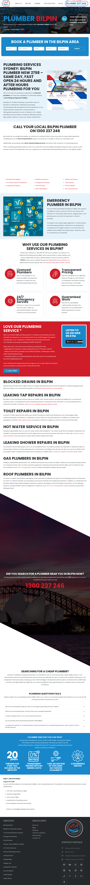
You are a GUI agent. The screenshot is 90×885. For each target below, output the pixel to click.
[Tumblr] (75, 876)
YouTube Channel (64, 262)
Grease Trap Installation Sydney (13, 844)
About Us (35, 825)
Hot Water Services (9, 848)
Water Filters (7, 878)
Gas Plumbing (40, 185)
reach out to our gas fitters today (24, 467)
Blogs (34, 828)
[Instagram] (81, 876)
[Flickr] (64, 870)
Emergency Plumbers (10, 836)
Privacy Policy (36, 835)
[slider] (80, 341)
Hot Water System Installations (17, 182)
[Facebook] (64, 864)
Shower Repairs (70, 185)
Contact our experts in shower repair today (67, 452)
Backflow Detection (42, 179)
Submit (77, 49)
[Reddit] (81, 864)
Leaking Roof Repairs (13, 185)
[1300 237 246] (63, 852)
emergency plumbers (61, 211)
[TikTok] (64, 876)
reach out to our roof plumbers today (55, 486)
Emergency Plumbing (42, 182)
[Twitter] (70, 876)
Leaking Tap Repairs (71, 179)
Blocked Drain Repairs (13, 179)
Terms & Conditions (38, 833)
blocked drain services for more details (49, 388)
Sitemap (35, 830)
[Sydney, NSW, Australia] (63, 848)
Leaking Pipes (7, 859)
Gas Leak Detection (71, 189)
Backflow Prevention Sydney (12, 829)
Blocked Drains (8, 825)
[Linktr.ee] (64, 881)
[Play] (68, 342)
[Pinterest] (81, 870)
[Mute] (78, 342)
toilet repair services (25, 420)
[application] (74, 342)
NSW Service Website (60, 260)
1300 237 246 (45, 585)
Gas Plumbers (7, 840)
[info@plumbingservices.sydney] (63, 856)
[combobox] (20, 48)
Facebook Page (50, 262)
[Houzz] (70, 870)
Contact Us (36, 838)
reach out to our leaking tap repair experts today (41, 404)
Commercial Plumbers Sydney (13, 833)
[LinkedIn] (75, 870)
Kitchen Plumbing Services (11, 852)
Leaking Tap (7, 863)
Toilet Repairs (69, 182)
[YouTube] (70, 864)
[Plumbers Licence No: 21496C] (63, 859)
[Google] (75, 864)
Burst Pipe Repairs (41, 189)
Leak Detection (8, 855)
